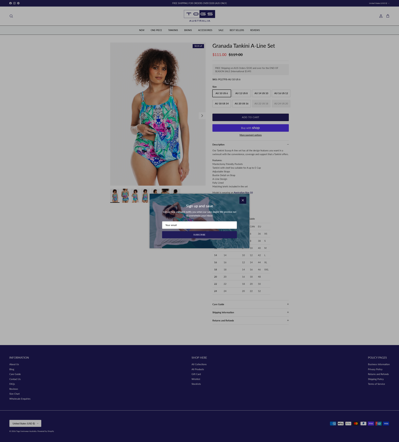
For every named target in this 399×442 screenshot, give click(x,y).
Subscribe (199, 234)
